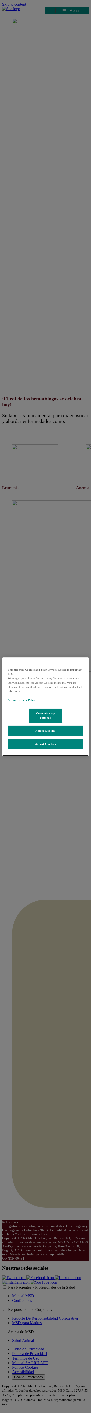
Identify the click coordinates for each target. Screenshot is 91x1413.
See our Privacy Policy (22, 699)
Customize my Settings (45, 715)
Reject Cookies (45, 730)
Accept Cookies (45, 743)
